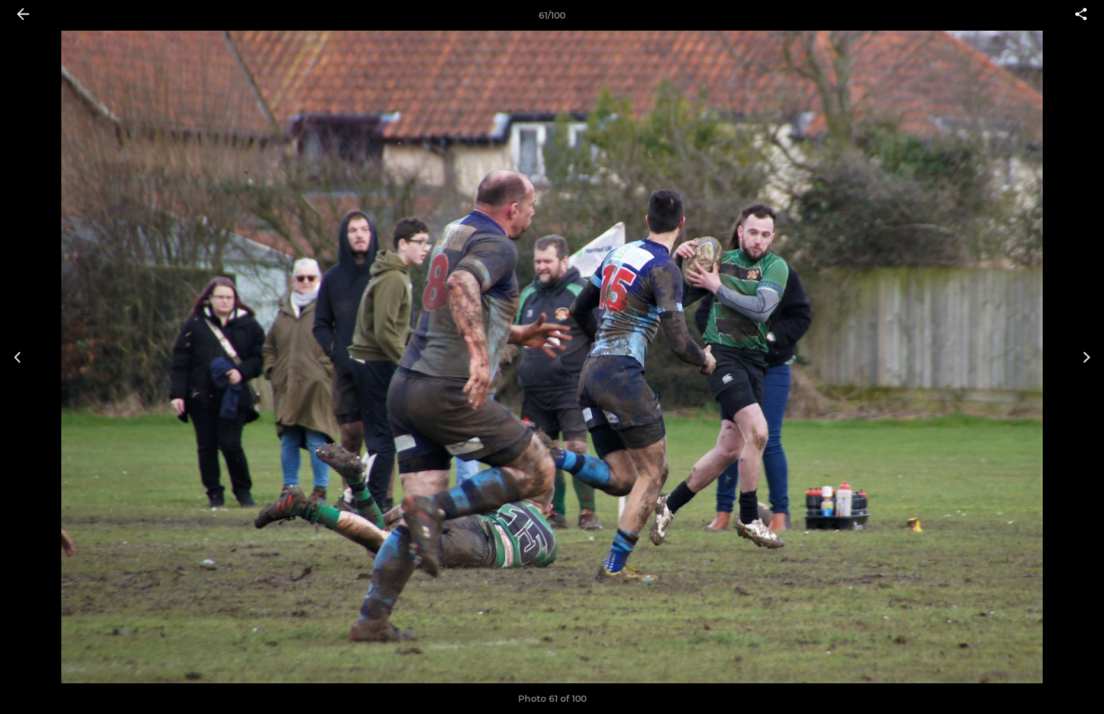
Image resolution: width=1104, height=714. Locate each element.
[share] (1081, 15)
